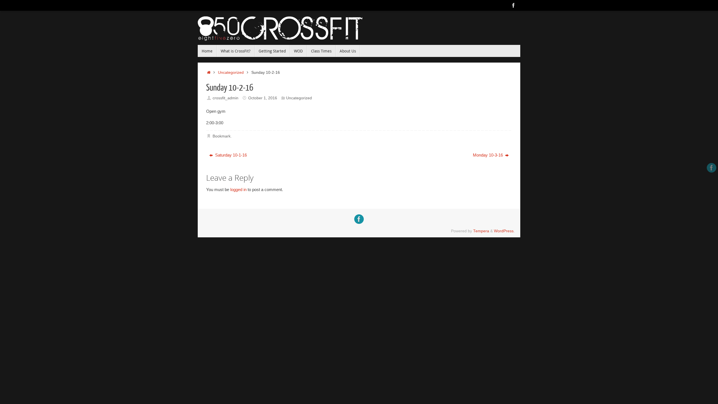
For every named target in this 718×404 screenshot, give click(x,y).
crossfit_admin (225, 98)
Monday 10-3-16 (488, 155)
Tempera (481, 231)
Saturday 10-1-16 (230, 155)
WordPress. (504, 231)
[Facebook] (513, 5)
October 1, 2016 (262, 98)
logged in (238, 189)
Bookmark (222, 136)
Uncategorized (231, 72)
